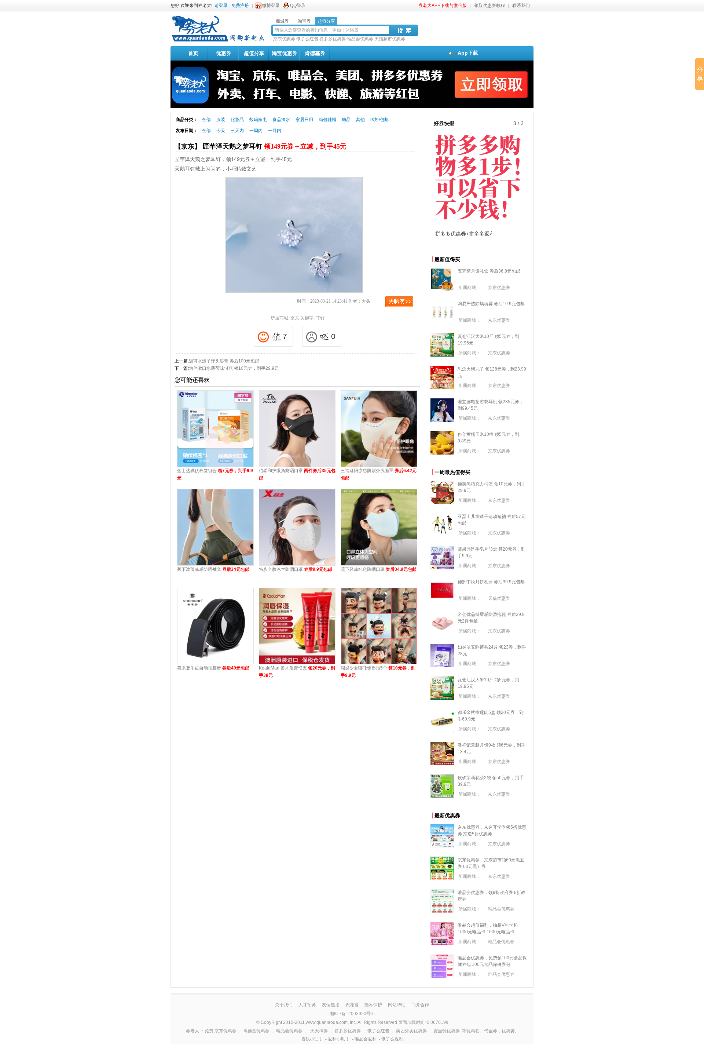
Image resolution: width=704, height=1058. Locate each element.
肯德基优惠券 (256, 1030)
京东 (294, 318)
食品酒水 (281, 119)
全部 (206, 119)
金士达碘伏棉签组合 (215, 474)
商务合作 (420, 1004)
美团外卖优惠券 (411, 1030)
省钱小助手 (312, 1038)
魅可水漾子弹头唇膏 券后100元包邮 (224, 361)
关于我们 (284, 1004)
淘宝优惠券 (284, 53)
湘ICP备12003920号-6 (352, 1013)
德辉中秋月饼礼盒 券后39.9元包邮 (491, 581)
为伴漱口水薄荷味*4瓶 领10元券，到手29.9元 (234, 368)
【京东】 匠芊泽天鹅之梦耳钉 (260, 146)
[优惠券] (218, 41)
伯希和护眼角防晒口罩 (297, 474)
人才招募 (307, 1004)
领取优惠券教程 (489, 5)
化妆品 (237, 119)
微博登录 (271, 5)
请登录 (221, 5)
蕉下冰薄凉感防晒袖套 (213, 569)
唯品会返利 (366, 1038)
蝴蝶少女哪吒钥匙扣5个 (378, 671)
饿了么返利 (392, 1038)
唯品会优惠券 (360, 38)
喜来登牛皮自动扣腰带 (213, 668)
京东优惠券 (284, 38)
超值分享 (254, 53)
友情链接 (331, 1004)
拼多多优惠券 (332, 38)
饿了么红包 (307, 38)
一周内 (256, 130)
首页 (193, 53)
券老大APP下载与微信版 (442, 5)
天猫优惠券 (499, 598)
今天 (220, 130)
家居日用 (304, 119)
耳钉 (320, 318)
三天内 (237, 130)
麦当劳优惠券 (446, 1030)
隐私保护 (373, 1004)
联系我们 (521, 5)
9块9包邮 (379, 119)
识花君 (352, 1004)
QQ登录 (297, 5)
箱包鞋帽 (327, 119)
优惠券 (223, 53)
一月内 (274, 130)
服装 (220, 119)
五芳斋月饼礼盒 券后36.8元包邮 (489, 271)
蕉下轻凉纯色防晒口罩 (379, 569)
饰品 (346, 119)
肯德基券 (315, 53)
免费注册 (240, 5)
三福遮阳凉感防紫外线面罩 (379, 474)
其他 (360, 119)
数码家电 (258, 119)
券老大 (192, 1030)
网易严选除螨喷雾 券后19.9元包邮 (491, 303)
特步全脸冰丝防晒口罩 (295, 569)
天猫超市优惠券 (389, 38)
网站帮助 (397, 1004)
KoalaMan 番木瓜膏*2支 (297, 671)
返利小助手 (339, 1038)
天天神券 (319, 1030)
